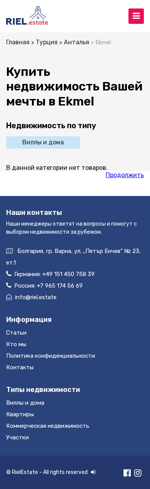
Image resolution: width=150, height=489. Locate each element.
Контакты (19, 367)
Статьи (16, 332)
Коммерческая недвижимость (47, 425)
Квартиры (20, 414)
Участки (17, 437)
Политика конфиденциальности (50, 355)
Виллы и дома (43, 142)
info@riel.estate (36, 297)
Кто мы (16, 344)
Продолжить (125, 175)
